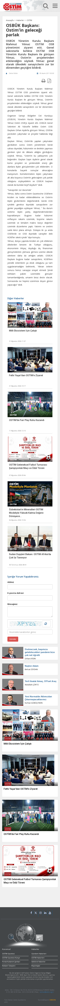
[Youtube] (50, 913)
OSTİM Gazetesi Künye (11, 958)
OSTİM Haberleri (37, 958)
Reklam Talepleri (8, 966)
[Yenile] (46, 623)
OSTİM (29, 20)
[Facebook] (31, 913)
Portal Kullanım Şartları (11, 962)
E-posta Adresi (15, 592)
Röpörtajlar (35, 966)
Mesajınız (12, 604)
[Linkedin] (45, 913)
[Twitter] (35, 913)
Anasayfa (10, 20)
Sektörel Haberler (38, 962)
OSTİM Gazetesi (8, 954)
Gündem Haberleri (38, 954)
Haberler (20, 20)
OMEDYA (52, 1000)
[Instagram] (40, 913)
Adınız (10, 582)
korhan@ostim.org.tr (47, 992)
